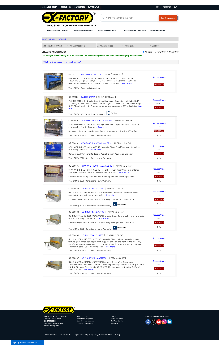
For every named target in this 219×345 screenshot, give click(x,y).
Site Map (117, 335)
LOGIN (158, 7)
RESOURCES (66, 7)
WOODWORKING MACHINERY (57, 31)
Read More (127, 83)
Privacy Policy (93, 335)
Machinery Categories (85, 319)
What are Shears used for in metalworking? (62, 62)
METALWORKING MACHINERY (135, 31)
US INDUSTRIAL (93, 188)
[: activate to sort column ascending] (109, 69)
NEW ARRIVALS (93, 7)
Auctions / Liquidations (85, 323)
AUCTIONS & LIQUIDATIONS (83, 31)
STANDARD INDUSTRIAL (97, 120)
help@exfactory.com (51, 325)
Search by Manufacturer (85, 321)
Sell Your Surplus (117, 321)
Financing (114, 323)
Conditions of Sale (105, 335)
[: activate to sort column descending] (176, 69)
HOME (44, 39)
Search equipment (168, 18)
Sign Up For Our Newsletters (25, 342)
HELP (175, 7)
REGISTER (167, 7)
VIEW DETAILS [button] (159, 85)
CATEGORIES (79, 7)
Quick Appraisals (117, 319)
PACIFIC (88, 97)
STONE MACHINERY (157, 31)
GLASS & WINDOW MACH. (107, 31)
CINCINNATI (91, 74)
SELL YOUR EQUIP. (50, 7)
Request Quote (159, 77)
